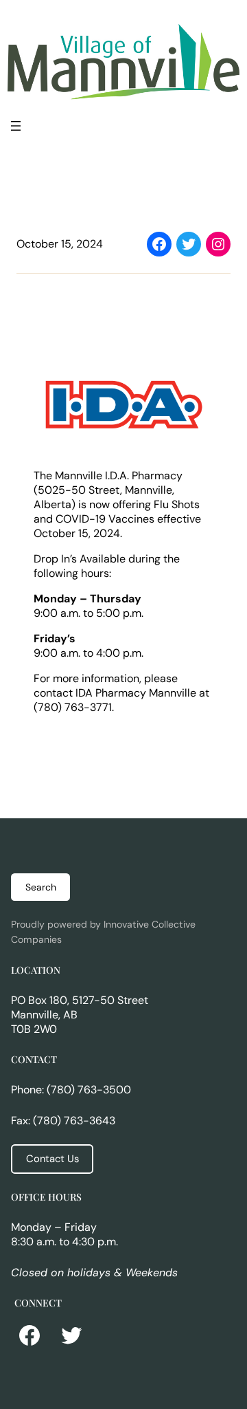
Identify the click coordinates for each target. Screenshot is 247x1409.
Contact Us (52, 1159)
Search (40, 887)
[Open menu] (16, 126)
